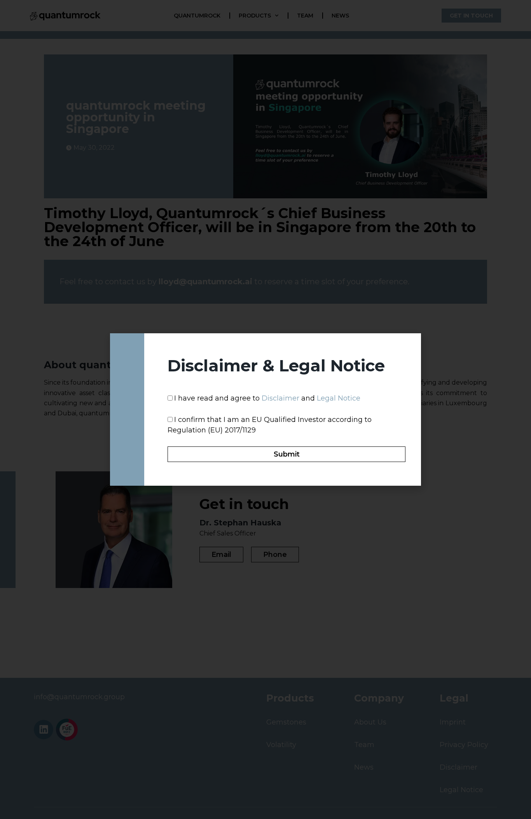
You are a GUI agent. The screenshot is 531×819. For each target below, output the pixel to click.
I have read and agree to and (267, 398)
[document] (265, 409)
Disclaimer (280, 398)
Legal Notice (338, 398)
